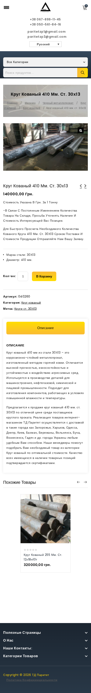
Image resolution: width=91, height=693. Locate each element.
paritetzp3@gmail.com (45, 37)
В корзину (44, 276)
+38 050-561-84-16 (45, 24)
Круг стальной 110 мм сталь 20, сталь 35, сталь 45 (85, 190)
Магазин (30, 103)
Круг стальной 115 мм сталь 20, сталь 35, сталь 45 (81, 190)
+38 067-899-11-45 (45, 19)
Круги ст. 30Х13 (25, 309)
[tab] (45, 328)
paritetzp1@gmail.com (45, 31)
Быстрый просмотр (41, 513)
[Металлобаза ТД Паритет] (45, 7)
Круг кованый (31, 108)
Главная (12, 103)
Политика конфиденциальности (32, 680)
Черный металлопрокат (58, 103)
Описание (45, 328)
